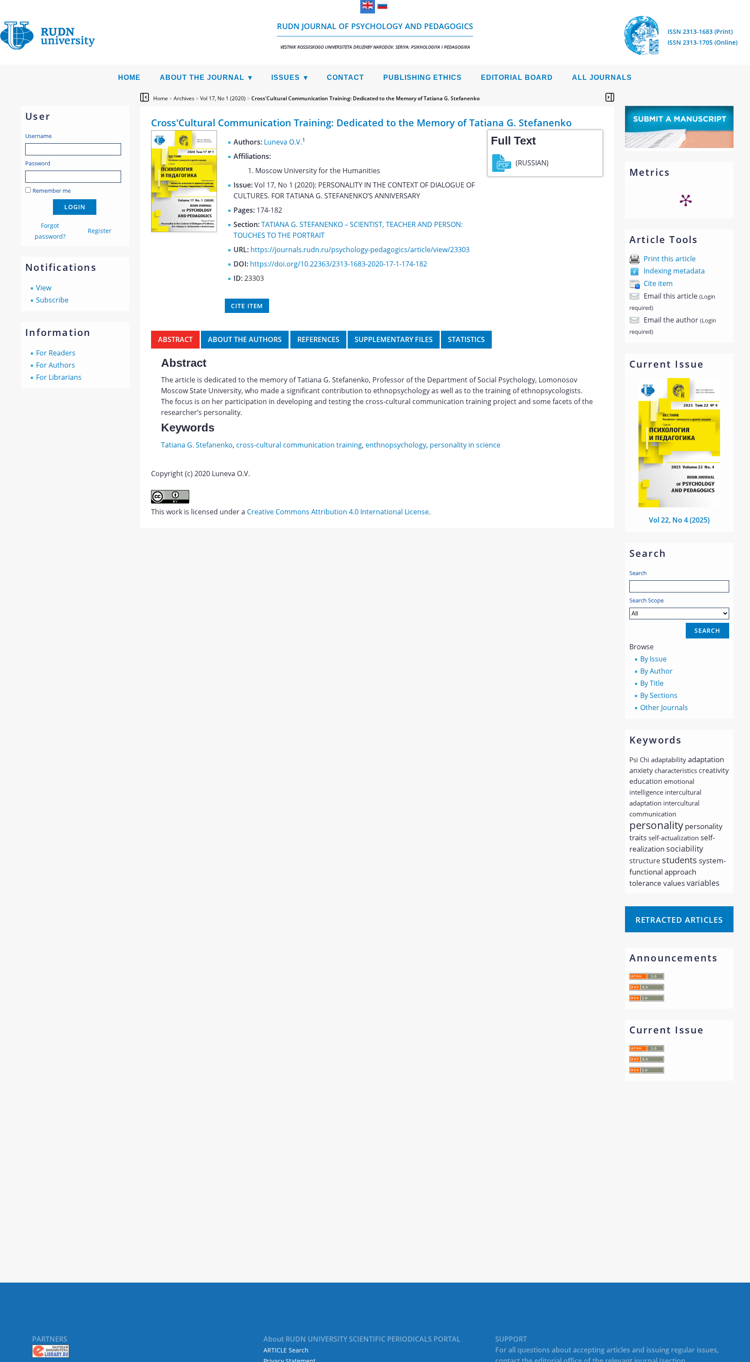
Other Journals (664, 707)
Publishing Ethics (422, 77)
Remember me (52, 190)
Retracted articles (679, 920)
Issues (285, 77)
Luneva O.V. (283, 142)
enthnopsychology (395, 445)
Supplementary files (394, 339)
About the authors (245, 339)
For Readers (56, 353)
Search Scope (646, 600)
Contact (345, 77)
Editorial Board (517, 77)
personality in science (465, 445)
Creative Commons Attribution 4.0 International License (338, 512)
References (318, 339)
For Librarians (59, 377)
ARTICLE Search (286, 1350)
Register (100, 231)
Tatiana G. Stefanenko (197, 445)
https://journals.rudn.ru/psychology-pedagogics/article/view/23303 (360, 249)
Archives (184, 98)
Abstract (175, 339)
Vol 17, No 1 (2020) (223, 98)
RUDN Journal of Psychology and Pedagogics (375, 35)
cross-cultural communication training (299, 445)
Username (38, 136)
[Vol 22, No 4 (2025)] (679, 505)
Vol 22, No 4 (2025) (679, 520)
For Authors (55, 365)
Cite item (658, 283)
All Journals (602, 77)
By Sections (659, 695)
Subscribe (52, 300)
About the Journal (202, 77)
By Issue (653, 659)
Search (638, 573)
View (43, 288)
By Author (656, 671)
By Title (652, 683)
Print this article (670, 258)
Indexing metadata (674, 271)
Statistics (466, 339)
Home (129, 77)
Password (37, 163)
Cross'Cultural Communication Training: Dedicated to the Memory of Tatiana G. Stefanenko (365, 98)
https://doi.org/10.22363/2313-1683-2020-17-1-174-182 (338, 264)
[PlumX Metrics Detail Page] (686, 200)
